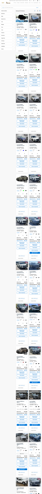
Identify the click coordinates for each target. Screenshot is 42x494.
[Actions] (26, 24)
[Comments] (26, 193)
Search (37, 7)
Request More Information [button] (21, 40)
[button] (27, 18)
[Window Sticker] (26, 409)
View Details (22, 42)
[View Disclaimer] (24, 32)
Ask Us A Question (22, 45)
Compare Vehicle (20, 131)
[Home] (14, 2)
